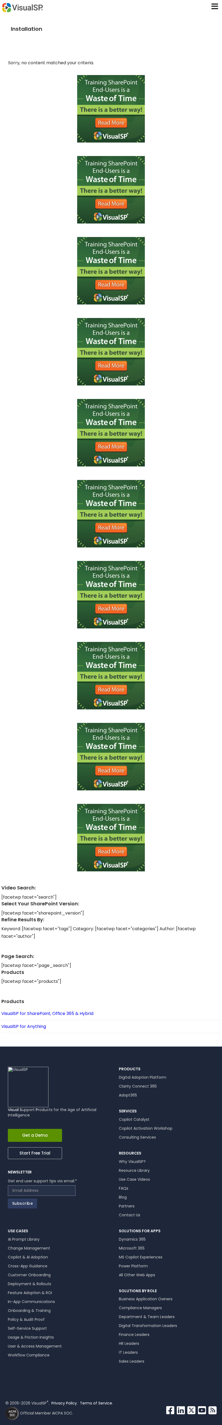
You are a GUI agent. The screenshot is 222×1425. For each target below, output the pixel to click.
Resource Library (134, 1170)
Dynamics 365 (132, 1239)
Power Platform (133, 1266)
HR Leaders (129, 1343)
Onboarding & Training (29, 1310)
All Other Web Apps (137, 1275)
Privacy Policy (64, 1403)
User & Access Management (35, 1346)
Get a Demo (35, 1135)
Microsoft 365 (132, 1248)
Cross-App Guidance (27, 1266)
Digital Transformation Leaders (148, 1325)
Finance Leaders (134, 1334)
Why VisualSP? (132, 1161)
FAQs (123, 1188)
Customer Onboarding (29, 1275)
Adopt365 (128, 1095)
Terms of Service (96, 1403)
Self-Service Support (27, 1328)
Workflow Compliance (29, 1355)
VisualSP (22, 7)
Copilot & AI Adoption (28, 1257)
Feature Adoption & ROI (30, 1292)
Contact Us (129, 1215)
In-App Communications (31, 1301)
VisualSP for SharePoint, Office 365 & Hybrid (47, 1013)
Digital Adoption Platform (142, 1077)
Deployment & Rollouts (29, 1284)
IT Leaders (128, 1352)
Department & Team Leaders (147, 1316)
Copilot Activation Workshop (145, 1128)
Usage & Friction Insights (31, 1337)
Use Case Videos (134, 1179)
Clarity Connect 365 (138, 1086)
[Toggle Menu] (212, 6)
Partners (127, 1206)
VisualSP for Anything (23, 1026)
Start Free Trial (34, 1153)
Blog (123, 1197)
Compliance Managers (140, 1308)
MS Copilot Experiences (140, 1257)
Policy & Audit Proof (26, 1319)
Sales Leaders (131, 1361)
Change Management (29, 1248)
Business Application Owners (145, 1299)
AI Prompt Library (24, 1239)
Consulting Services (137, 1137)
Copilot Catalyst (134, 1119)
